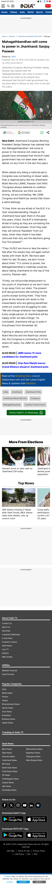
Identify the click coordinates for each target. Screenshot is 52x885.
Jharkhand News (9, 760)
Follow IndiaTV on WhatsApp (23, 412)
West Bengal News (34, 760)
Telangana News (33, 756)
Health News (7, 723)
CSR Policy (19, 854)
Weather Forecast (9, 670)
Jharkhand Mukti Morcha (15, 398)
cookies (9, 882)
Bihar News (7, 749)
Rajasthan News (33, 753)
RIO (29, 854)
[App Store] (36, 819)
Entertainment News (11, 704)
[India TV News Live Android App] (13, 819)
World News (7, 693)
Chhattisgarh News (10, 779)
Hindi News (7, 645)
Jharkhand (17, 392)
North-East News (9, 767)
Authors (5, 653)
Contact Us (7, 623)
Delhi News (7, 753)
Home (4, 12)
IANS (13, 56)
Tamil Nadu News (9, 771)
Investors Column (9, 642)
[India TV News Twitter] (47, 1)
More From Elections (26, 442)
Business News (8, 719)
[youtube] (24, 805)
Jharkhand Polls (33, 392)
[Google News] (9, 132)
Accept (23, 882)
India (22, 12)
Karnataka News (9, 790)
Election (12, 36)
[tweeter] (11, 805)
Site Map (10, 851)
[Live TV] (48, 6)
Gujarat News (8, 782)
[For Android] (13, 835)
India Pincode (8, 674)
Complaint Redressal (11, 634)
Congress (35, 398)
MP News (6, 764)
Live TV (5, 649)
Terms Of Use (24, 851)
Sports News (7, 708)
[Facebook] (4, 805)
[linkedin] (31, 805)
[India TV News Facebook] (45, 1)
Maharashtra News (34, 749)
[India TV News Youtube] (50, 1)
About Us (6, 627)
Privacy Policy (39, 851)
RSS (35, 854)
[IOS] (38, 1)
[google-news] (38, 805)
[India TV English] (28, 6)
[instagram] (18, 805)
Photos (5, 697)
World (30, 12)
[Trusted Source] (24, 132)
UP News (6, 775)
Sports (39, 12)
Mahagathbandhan (12, 404)
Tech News (7, 711)
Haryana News (8, 756)
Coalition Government (35, 404)
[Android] (41, 1)
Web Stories (7, 657)
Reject (39, 882)
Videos (13, 12)
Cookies (7, 876)
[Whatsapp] (42, 132)
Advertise (6, 631)
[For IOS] (36, 835)
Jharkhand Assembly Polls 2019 (29, 36)
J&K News (6, 786)
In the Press (7, 638)
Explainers (6, 715)
